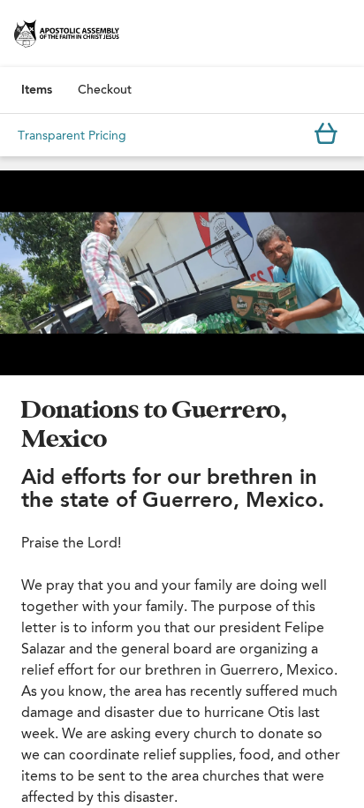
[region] (182, 272)
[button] (182, 272)
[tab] (36, 90)
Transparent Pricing (72, 135)
